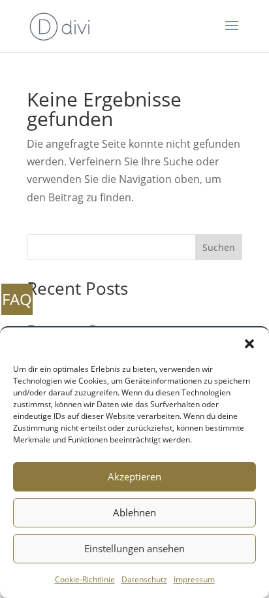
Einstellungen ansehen (134, 548)
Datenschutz (144, 579)
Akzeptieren (134, 476)
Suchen (218, 247)
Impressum (194, 579)
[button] (249, 343)
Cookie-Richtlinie (85, 579)
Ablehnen (134, 512)
